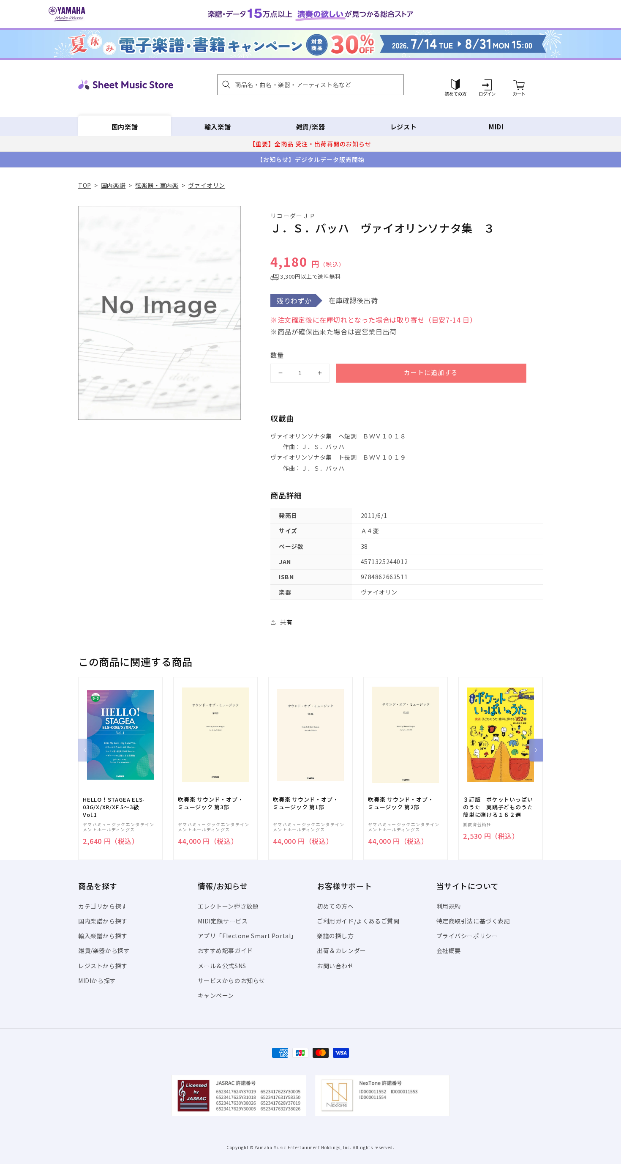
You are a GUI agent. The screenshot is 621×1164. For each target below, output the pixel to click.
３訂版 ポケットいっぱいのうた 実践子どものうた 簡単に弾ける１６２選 (500, 807)
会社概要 (448, 950)
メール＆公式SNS (222, 965)
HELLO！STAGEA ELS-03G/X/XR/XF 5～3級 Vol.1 (114, 807)
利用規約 (448, 906)
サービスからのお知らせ (232, 980)
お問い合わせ (335, 965)
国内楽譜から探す (103, 921)
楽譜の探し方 (335, 935)
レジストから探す (103, 965)
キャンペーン (216, 995)
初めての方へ (335, 906)
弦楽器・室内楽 (156, 185)
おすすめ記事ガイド (225, 950)
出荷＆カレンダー (341, 950)
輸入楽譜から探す (103, 935)
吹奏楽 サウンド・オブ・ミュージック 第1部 (305, 803)
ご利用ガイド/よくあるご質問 (358, 921)
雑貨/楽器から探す (104, 950)
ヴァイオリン (206, 185)
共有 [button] (286, 622)
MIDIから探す (97, 980)
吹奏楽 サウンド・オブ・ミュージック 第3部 (210, 803)
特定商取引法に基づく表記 (473, 921)
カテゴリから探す (103, 906)
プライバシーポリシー (467, 935)
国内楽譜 (125, 126)
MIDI (496, 126)
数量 (277, 355)
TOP (84, 185)
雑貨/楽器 (310, 126)
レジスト (403, 126)
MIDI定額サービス (223, 921)
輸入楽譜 (217, 126)
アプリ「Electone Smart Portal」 (247, 935)
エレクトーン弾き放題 (228, 906)
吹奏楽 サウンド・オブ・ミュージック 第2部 (400, 803)
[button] (310, 84)
